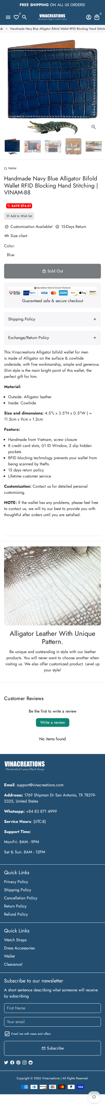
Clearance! (13, 964)
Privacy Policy (16, 882)
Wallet (10, 168)
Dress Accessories (19, 948)
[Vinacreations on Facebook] (12, 1062)
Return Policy (15, 906)
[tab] (52, 319)
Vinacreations (51, 1078)
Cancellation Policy (20, 898)
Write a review (52, 722)
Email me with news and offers (31, 1034)
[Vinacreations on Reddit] (31, 1062)
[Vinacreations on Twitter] (6, 1062)
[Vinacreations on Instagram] (24, 1062)
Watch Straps (15, 940)
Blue (10, 255)
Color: (9, 246)
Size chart (16, 236)
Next (96, 86)
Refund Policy (16, 914)
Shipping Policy (17, 890)
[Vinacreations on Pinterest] (18, 1062)
